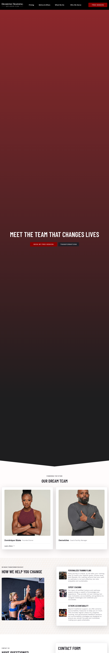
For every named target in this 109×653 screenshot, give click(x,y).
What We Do (59, 5)
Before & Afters (44, 5)
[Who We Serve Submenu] (82, 5)
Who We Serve (75, 5)
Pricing (31, 5)
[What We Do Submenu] (65, 5)
